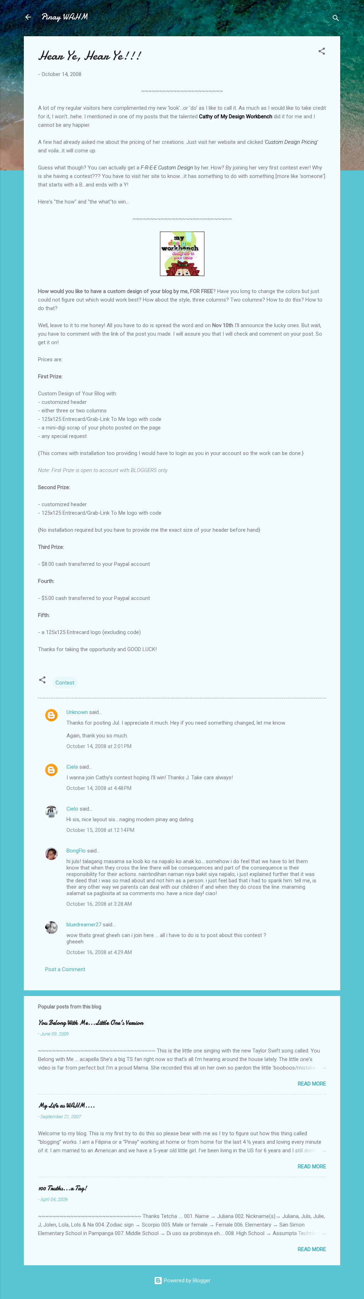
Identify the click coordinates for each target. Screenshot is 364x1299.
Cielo (72, 809)
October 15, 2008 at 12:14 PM (100, 830)
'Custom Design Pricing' (291, 142)
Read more (312, 1084)
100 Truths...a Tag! (62, 1188)
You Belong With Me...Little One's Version (90, 1022)
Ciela (72, 767)
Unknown (77, 712)
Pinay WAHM (64, 17)
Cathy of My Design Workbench (235, 116)
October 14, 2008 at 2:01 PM (99, 746)
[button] (321, 52)
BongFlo (76, 851)
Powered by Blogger (186, 1280)
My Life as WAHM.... (66, 1105)
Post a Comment (65, 969)
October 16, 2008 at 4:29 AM (99, 952)
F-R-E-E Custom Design (167, 167)
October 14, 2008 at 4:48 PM (99, 788)
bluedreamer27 (83, 924)
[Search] (336, 19)
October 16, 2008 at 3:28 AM (99, 904)
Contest (64, 683)
